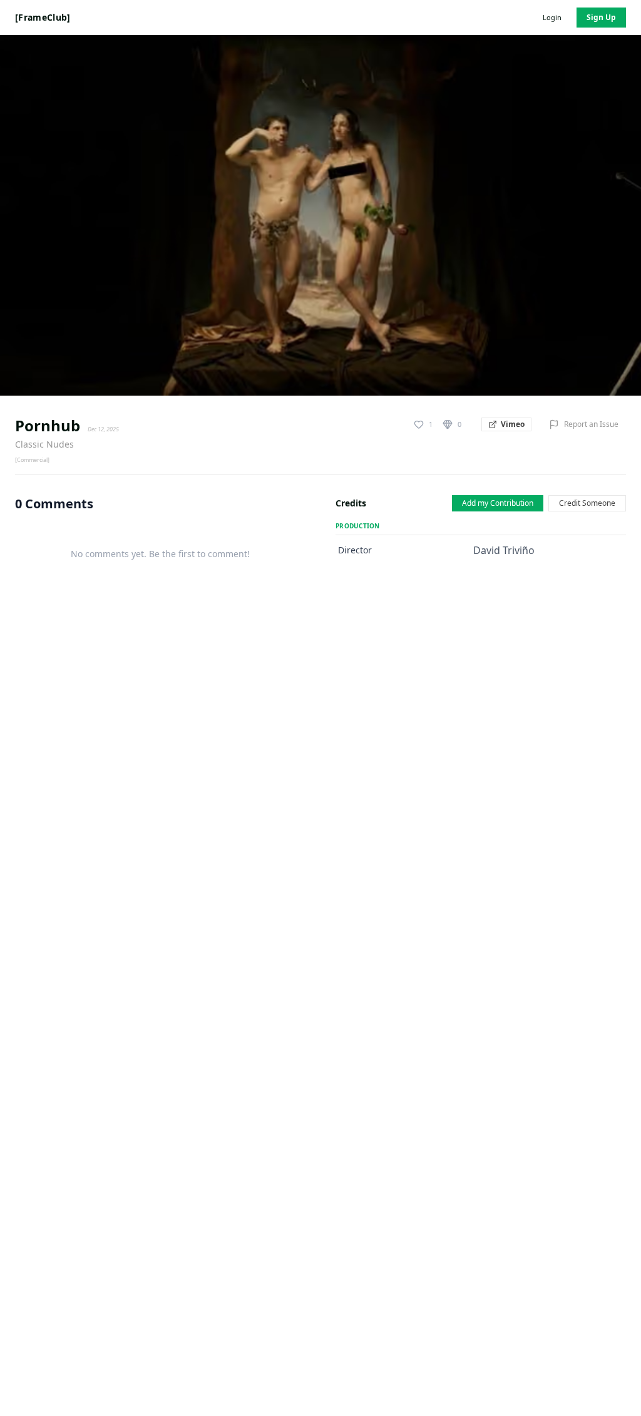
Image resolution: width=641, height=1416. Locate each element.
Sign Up (601, 17)
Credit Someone (587, 503)
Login (552, 17)
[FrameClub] (43, 17)
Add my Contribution (497, 503)
